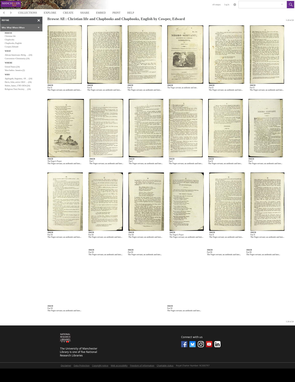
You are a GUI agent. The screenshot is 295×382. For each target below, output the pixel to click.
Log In (226, 5)
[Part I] (106, 128)
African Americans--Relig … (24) (18, 55)
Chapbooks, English (13, 43)
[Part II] (64, 54)
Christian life (10, 36)
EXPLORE (50, 12)
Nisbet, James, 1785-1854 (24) (17, 85)
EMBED (101, 12)
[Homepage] (58, 4)
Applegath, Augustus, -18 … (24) (18, 78)
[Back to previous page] (3, 13)
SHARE (84, 12)
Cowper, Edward (11, 47)
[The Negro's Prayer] (65, 128)
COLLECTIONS (27, 12)
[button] (290, 4)
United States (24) (12, 67)
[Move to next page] (11, 13)
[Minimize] (38, 20)
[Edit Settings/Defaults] (234, 4)
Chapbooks (9, 39)
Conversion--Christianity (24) (17, 58)
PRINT (116, 12)
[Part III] (65, 201)
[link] (282, 4)
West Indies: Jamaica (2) (15, 70)
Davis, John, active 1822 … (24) (18, 82)
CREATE (68, 12)
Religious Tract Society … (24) (18, 89)
